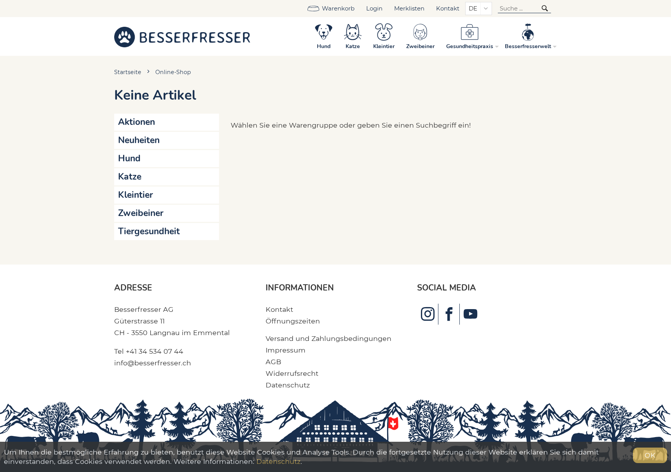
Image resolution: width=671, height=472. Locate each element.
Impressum (286, 350)
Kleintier (135, 195)
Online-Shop (173, 72)
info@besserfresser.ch (152, 363)
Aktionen (136, 122)
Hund (129, 158)
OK (650, 455)
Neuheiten (139, 140)
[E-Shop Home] (182, 36)
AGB (273, 362)
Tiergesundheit (149, 231)
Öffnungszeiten (293, 321)
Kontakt (447, 8)
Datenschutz (288, 385)
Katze (129, 177)
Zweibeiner (140, 213)
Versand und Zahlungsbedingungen (328, 338)
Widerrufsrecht (292, 373)
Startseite (127, 72)
